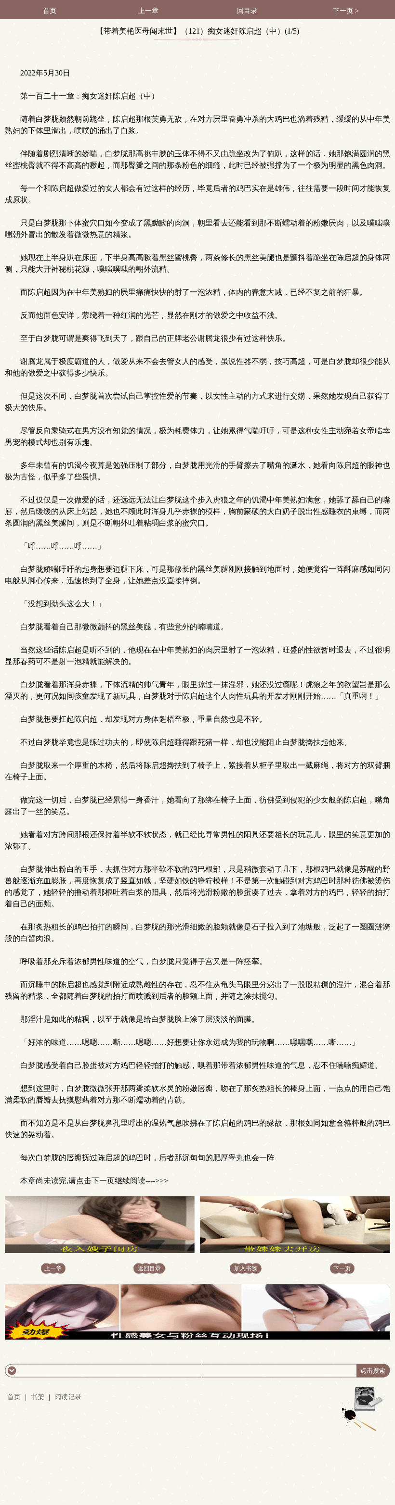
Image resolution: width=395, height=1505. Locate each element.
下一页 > (346, 10)
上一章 (148, 10)
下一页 (342, 1268)
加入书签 (245, 1268)
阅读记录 (67, 1397)
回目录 (247, 10)
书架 (37, 1397)
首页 (49, 10)
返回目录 (149, 1268)
